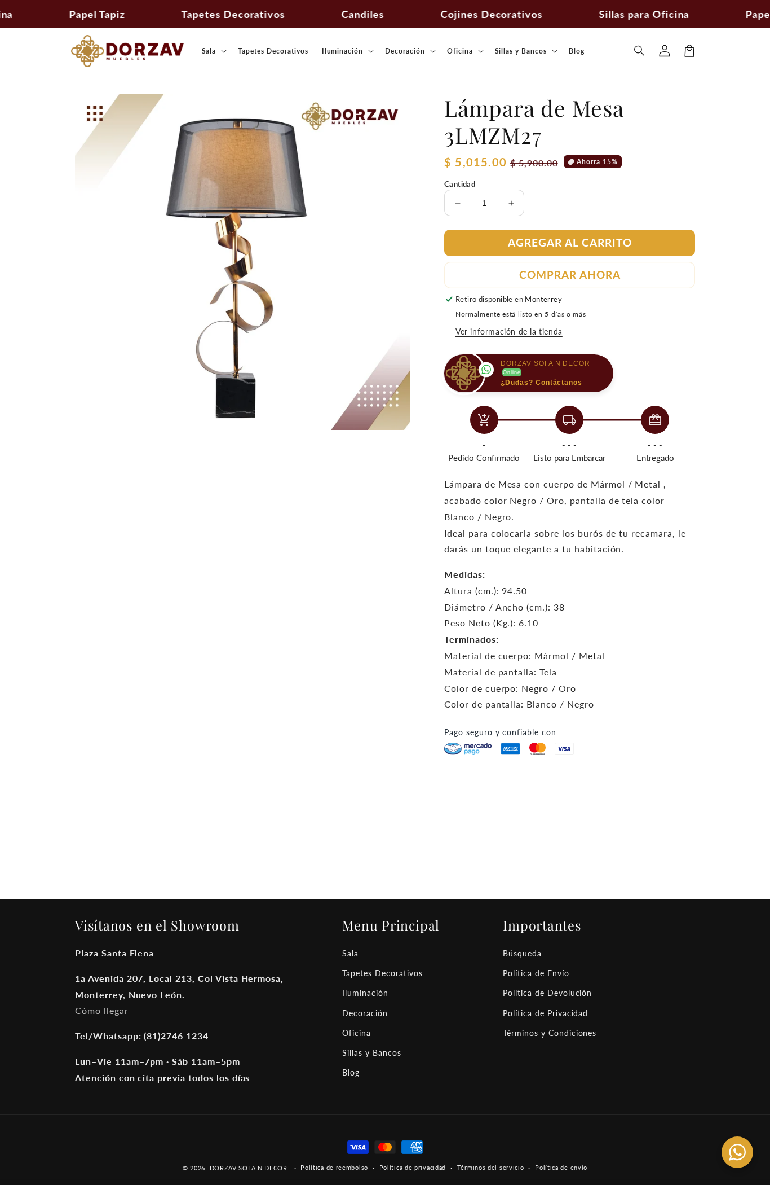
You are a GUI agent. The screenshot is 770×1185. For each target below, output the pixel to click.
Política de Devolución (547, 993)
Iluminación (365, 993)
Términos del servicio (490, 1167)
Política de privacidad (412, 1167)
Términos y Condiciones (549, 1033)
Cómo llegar (102, 1010)
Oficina (356, 1033)
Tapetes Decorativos (382, 973)
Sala (350, 953)
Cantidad (459, 183)
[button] (639, 50)
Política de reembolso (334, 1167)
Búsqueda (522, 953)
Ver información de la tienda (509, 331)
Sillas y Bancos (371, 1052)
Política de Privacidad (545, 1013)
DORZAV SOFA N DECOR (248, 1167)
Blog (351, 1072)
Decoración (365, 1013)
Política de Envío (536, 973)
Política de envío (561, 1167)
